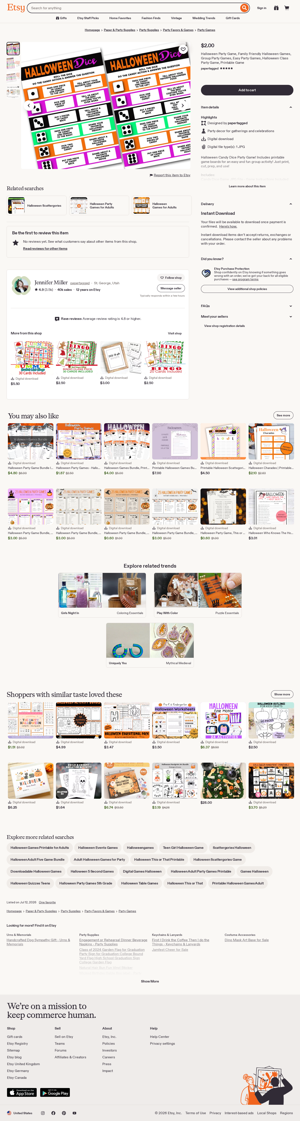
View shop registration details (224, 326)
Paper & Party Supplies (119, 30)
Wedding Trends (203, 18)
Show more (282, 694)
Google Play (55, 1092)
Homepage (92, 30)
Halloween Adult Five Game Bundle (40, 861)
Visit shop (175, 333)
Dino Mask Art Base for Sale (247, 940)
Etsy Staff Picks (88, 18)
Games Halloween (256, 873)
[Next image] (182, 105)
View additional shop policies (247, 289)
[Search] (244, 8)
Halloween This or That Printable (161, 861)
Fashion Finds (151, 18)
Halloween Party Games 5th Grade (87, 885)
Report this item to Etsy (172, 175)
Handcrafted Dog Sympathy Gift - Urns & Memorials (38, 942)
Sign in (261, 8)
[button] (171, 288)
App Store (22, 1092)
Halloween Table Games (141, 885)
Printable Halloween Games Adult (240, 885)
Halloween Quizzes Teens (32, 885)
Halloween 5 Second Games (94, 873)
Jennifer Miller (51, 282)
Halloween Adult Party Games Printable (203, 873)
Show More (150, 981)
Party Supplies (149, 30)
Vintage (176, 18)
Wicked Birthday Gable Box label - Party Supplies (110, 975)
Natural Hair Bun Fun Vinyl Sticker (106, 968)
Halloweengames (142, 849)
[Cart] (287, 8)
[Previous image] (29, 105)
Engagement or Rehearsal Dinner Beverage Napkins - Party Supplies (113, 942)
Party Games (206, 30)
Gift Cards (233, 18)
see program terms (245, 279)
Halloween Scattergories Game (219, 861)
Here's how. (228, 226)
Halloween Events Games (99, 849)
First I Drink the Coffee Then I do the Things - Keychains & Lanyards (180, 942)
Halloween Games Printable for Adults (42, 849)
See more (283, 415)
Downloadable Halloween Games (38, 873)
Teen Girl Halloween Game (185, 849)
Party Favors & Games (178, 30)
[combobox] (133, 8)
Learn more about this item (247, 186)
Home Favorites (120, 18)
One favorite (47, 902)
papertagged (210, 68)
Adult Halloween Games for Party (101, 861)
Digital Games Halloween (144, 873)
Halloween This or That (187, 885)
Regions (286, 1113)
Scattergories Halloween (234, 849)
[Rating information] (36, 290)
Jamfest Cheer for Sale (170, 950)
